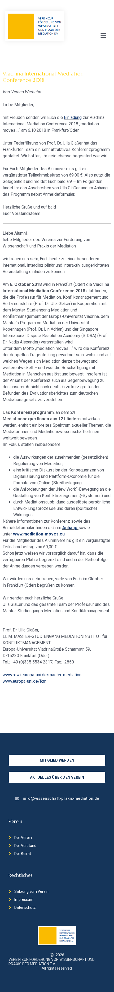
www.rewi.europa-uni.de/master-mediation (42, 674)
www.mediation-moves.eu (39, 534)
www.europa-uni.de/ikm (24, 681)
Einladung (73, 117)
